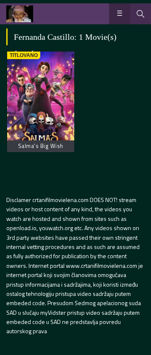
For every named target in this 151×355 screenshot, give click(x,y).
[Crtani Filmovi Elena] (19, 13)
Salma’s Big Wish (40, 146)
